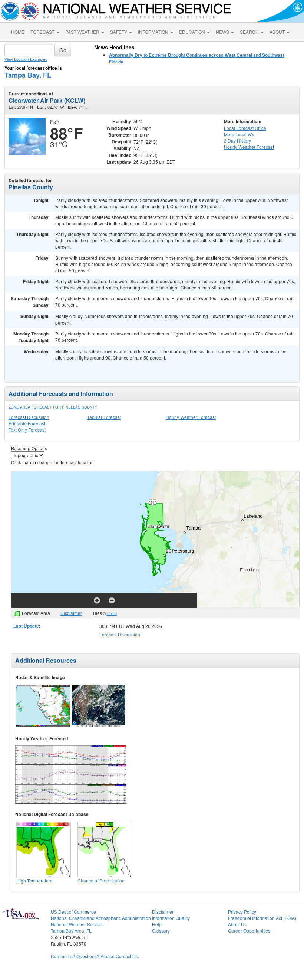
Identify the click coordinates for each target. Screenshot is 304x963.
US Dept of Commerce (73, 911)
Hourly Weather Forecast (191, 417)
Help (157, 924)
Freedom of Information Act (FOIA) (262, 918)
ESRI (111, 613)
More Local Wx (239, 134)
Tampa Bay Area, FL (71, 930)
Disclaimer (71, 613)
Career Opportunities (249, 930)
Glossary (161, 930)
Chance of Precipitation (101, 880)
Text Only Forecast (27, 429)
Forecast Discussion (29, 417)
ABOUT (278, 32)
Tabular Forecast (104, 417)
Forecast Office (245, 128)
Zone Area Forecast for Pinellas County (53, 407)
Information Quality (171, 918)
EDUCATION (192, 32)
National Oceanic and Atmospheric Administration (101, 918)
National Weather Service (76, 924)
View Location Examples (25, 59)
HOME (17, 32)
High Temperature (34, 880)
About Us (237, 924)
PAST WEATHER (82, 32)
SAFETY (119, 32)
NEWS (223, 32)
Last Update (26, 625)
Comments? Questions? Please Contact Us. (95, 956)
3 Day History (237, 140)
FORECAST (43, 32)
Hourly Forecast (249, 147)
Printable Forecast (27, 423)
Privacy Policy (242, 911)
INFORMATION (153, 32)
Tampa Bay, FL (27, 75)
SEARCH (250, 32)
